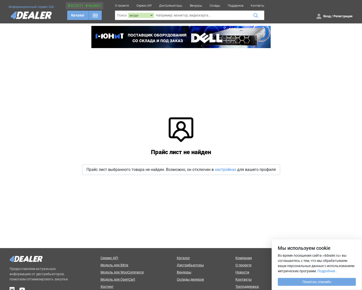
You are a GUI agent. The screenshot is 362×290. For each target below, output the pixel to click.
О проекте (122, 5)
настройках (225, 169)
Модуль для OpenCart (117, 279)
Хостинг (107, 287)
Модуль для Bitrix (114, 265)
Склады (215, 5)
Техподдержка (247, 287)
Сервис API (144, 5)
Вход (327, 16)
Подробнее (326, 271)
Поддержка (235, 5)
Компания (243, 258)
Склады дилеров (190, 279)
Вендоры (196, 5)
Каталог (77, 15)
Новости (242, 272)
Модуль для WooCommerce (122, 272)
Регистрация (342, 16)
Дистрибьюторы (170, 5)
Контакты (257, 5)
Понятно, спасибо (316, 282)
